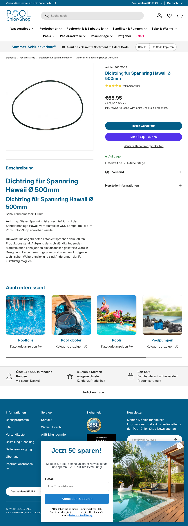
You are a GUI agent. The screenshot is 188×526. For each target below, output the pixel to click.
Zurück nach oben (94, 392)
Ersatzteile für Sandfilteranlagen (55, 58)
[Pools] (116, 315)
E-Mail (49, 479)
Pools (117, 340)
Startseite (11, 58)
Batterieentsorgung (19, 449)
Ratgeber (124, 36)
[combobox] (92, 16)
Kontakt (46, 420)
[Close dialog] (179, 446)
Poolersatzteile (27, 58)
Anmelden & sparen (77, 499)
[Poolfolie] (25, 315)
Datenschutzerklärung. (81, 515)
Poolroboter (71, 340)
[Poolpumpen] (162, 315)
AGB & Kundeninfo (53, 434)
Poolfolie (25, 340)
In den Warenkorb (143, 125)
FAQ (8, 427)
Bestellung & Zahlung (20, 442)
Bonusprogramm (17, 420)
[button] (180, 16)
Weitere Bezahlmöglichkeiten (143, 146)
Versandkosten (16, 434)
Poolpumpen (162, 340)
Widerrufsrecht (51, 427)
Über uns (12, 456)
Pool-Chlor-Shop (23, 509)
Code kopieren (165, 47)
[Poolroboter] (71, 315)
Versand (124, 107)
